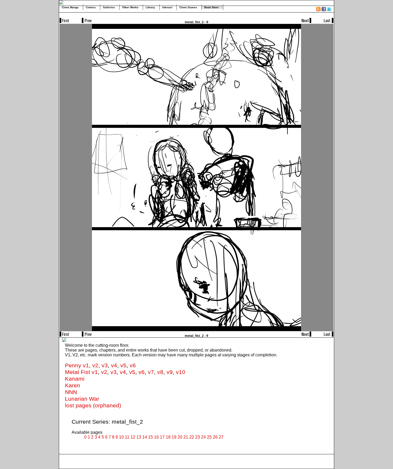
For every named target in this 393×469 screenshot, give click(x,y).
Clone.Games (188, 7)
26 (215, 437)
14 (144, 437)
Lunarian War (82, 399)
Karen (72, 385)
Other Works (130, 7)
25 (209, 437)
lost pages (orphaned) (93, 405)
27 (221, 437)
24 (203, 437)
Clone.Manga (70, 7)
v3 (105, 365)
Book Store (211, 7)
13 (138, 437)
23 (197, 437)
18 (168, 437)
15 (150, 437)
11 (127, 437)
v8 (160, 372)
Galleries (109, 7)
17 (162, 437)
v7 (151, 372)
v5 (123, 365)
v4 (114, 365)
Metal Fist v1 (81, 372)
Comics (91, 7)
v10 (180, 372)
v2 (95, 365)
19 (174, 437)
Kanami (74, 379)
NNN (71, 392)
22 (191, 437)
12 (132, 437)
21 (185, 437)
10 (121, 437)
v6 (133, 365)
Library (150, 7)
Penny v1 (77, 365)
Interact (167, 7)
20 (180, 437)
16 (156, 437)
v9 (170, 372)
